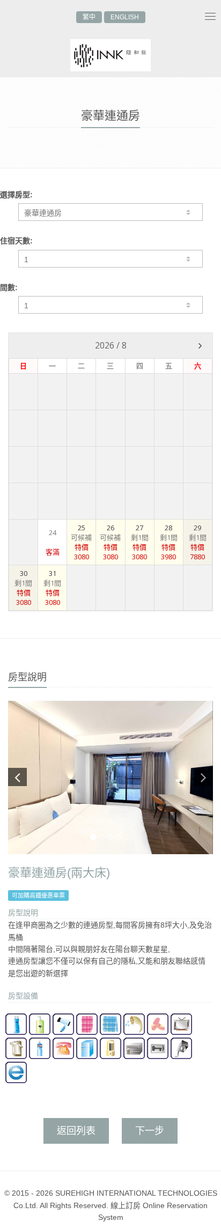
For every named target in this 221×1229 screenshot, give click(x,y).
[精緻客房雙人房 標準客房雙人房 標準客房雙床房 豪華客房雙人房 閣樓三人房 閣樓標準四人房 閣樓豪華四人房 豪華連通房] (110, 212)
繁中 (89, 17)
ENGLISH (124, 17)
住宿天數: (16, 240)
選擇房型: (16, 194)
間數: (9, 287)
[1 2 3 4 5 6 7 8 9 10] (110, 305)
